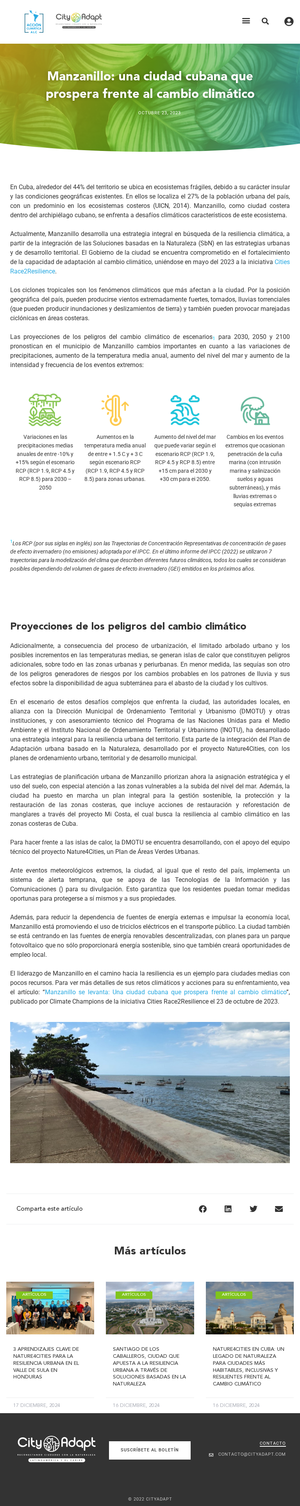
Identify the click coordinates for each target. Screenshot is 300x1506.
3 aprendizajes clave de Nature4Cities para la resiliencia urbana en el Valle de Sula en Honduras (46, 1363)
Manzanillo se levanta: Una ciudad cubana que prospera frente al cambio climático (165, 992)
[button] (246, 20)
